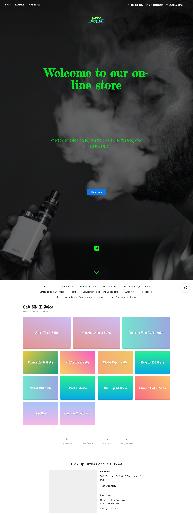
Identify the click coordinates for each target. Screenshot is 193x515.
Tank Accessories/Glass (123, 297)
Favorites (106, 443)
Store (8, 4)
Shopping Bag (126, 443)
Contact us (34, 4)
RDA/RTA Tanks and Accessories (74, 297)
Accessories (147, 291)
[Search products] (185, 288)
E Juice (47, 286)
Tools (73, 291)
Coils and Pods (65, 286)
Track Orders (86, 443)
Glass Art (129, 291)
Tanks (101, 297)
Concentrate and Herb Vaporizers (100, 291)
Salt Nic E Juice (88, 286)
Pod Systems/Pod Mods (137, 286)
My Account (67, 443)
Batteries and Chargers (52, 291)
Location (19, 4)
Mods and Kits (110, 286)
